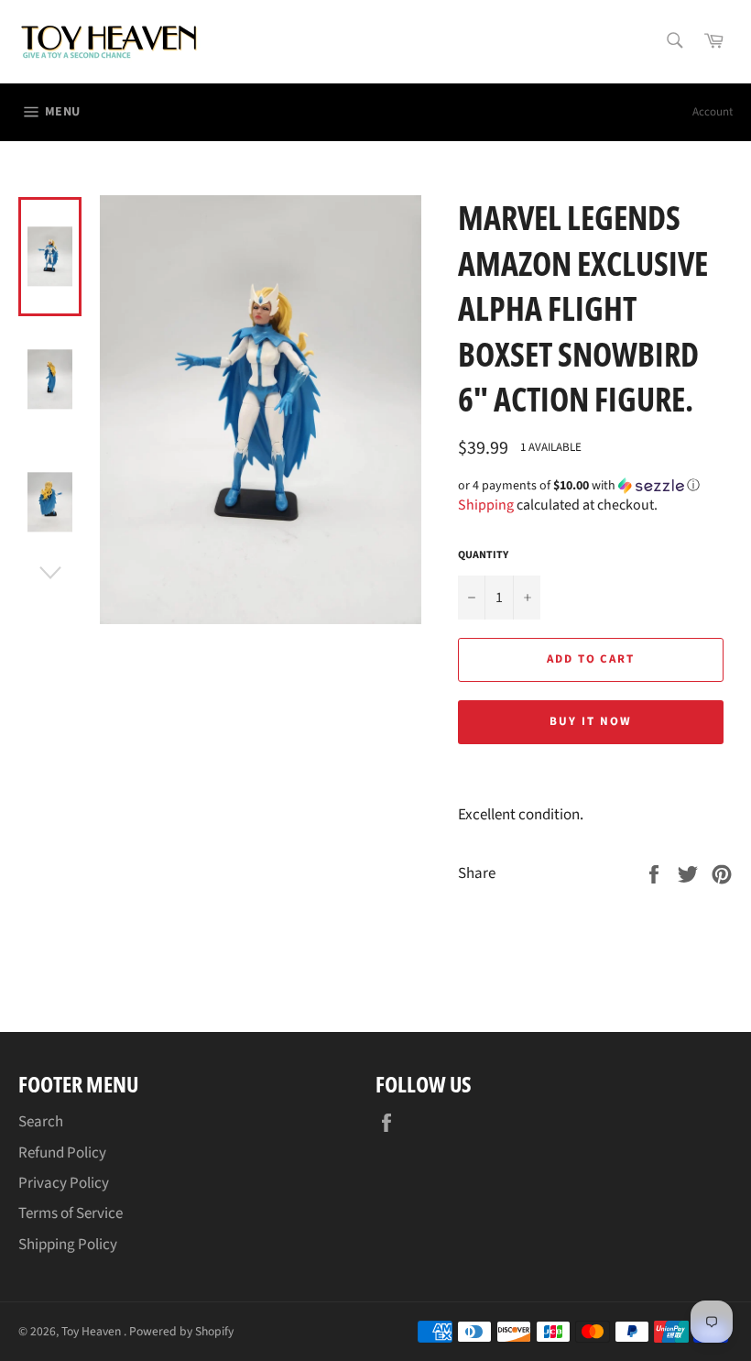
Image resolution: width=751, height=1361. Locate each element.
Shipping (486, 505)
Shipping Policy (67, 1245)
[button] (595, 486)
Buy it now (591, 721)
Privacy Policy (63, 1183)
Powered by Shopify (181, 1331)
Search (40, 1122)
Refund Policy (62, 1153)
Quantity (483, 555)
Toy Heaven (92, 1331)
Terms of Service (70, 1213)
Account (712, 112)
